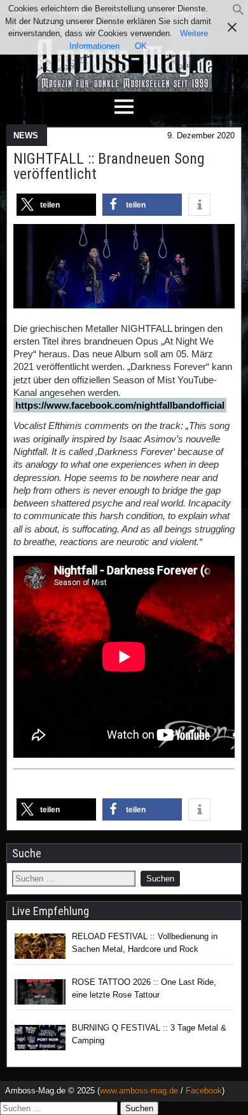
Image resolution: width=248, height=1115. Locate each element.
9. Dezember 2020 (201, 135)
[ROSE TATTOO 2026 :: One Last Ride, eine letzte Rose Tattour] (40, 992)
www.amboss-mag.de (139, 1090)
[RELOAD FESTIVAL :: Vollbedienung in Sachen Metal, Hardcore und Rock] (40, 946)
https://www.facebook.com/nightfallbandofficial (119, 405)
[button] (238, 13)
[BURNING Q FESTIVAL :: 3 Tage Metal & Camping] (40, 1037)
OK (141, 46)
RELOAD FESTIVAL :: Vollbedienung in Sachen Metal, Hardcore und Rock (144, 943)
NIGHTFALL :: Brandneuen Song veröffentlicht (109, 166)
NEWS (25, 135)
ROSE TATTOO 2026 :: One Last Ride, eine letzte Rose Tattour (144, 988)
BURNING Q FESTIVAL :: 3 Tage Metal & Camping (149, 1034)
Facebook (204, 1090)
